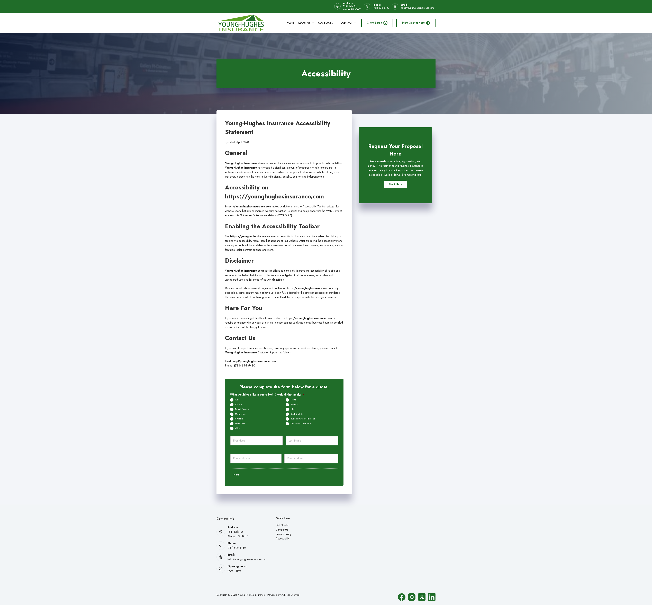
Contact (346, 22)
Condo (238, 404)
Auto (237, 399)
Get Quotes (282, 525)
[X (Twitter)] (421, 597)
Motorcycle (240, 414)
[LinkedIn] (432, 597)
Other (237, 428)
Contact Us (282, 530)
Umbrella (239, 418)
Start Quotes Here (413, 23)
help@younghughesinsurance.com (417, 8)
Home (290, 22)
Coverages (325, 22)
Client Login (374, 23)
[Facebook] (401, 597)
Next (236, 474)
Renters (294, 404)
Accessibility (282, 538)
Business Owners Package (303, 418)
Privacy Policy (283, 534)
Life (292, 409)
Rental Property (242, 409)
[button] (395, 184)
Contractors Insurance (301, 423)
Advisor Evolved (291, 595)
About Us (304, 22)
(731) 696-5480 (381, 8)
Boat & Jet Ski (297, 414)
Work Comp (240, 423)
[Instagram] (411, 597)
